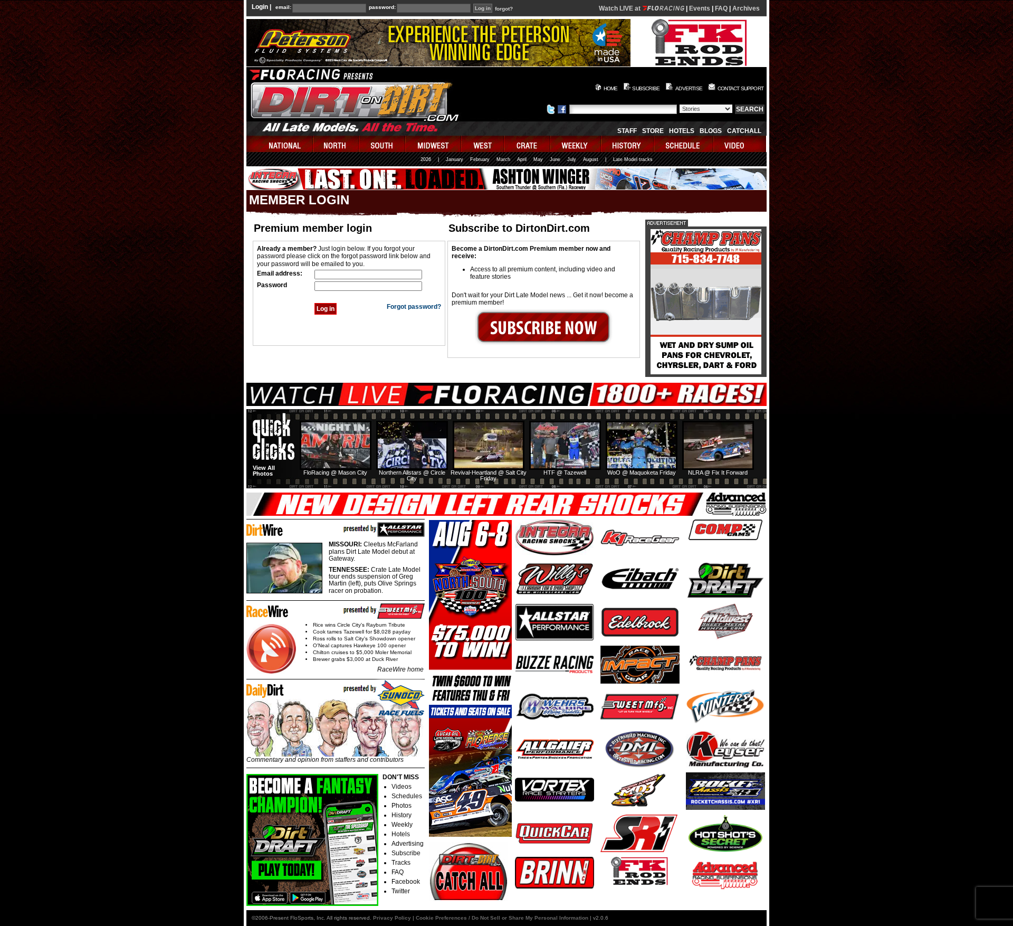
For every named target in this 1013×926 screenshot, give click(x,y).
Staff (627, 131)
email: (283, 7)
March (503, 159)
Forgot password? (414, 306)
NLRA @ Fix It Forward (718, 472)
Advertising (407, 843)
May (538, 159)
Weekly (402, 824)
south (382, 144)
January (454, 159)
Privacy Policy (392, 918)
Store (653, 131)
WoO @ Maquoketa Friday (641, 472)
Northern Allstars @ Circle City (412, 475)
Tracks (400, 862)
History (401, 815)
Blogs (711, 131)
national (279, 144)
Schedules (406, 796)
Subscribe (406, 853)
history (627, 144)
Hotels (681, 131)
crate (527, 144)
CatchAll (744, 131)
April (522, 159)
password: (382, 7)
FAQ (721, 8)
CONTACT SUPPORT (740, 88)
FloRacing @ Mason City (335, 472)
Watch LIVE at (620, 8)
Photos (401, 805)
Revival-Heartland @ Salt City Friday (489, 475)
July (571, 159)
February (480, 159)
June (555, 159)
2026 (426, 159)
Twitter (400, 891)
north (336, 144)
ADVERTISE (688, 88)
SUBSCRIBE (646, 88)
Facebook (405, 881)
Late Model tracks (633, 159)
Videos (401, 786)
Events (699, 8)
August (590, 159)
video (740, 144)
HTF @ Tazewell (564, 472)
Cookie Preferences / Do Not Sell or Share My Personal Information (502, 918)
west (483, 144)
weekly (576, 144)
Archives (746, 8)
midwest (434, 144)
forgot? (504, 9)
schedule (684, 144)
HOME (611, 88)
